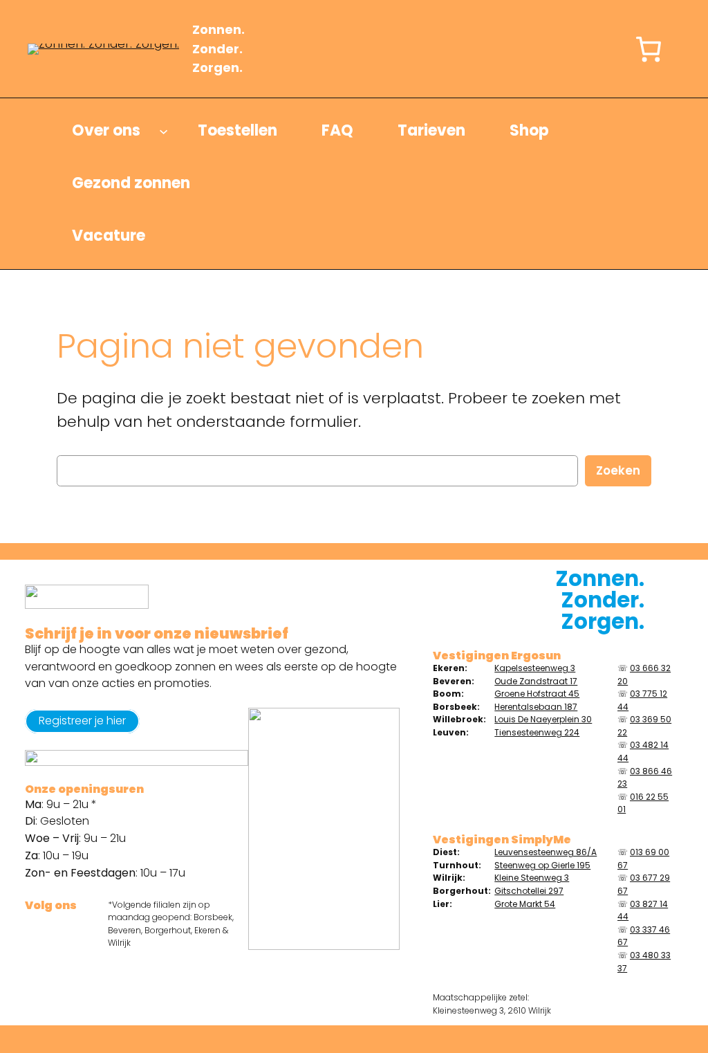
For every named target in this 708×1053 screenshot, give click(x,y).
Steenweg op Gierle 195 (542, 865)
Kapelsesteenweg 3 (534, 668)
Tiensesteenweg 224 (536, 732)
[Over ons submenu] (163, 131)
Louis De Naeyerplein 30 (543, 719)
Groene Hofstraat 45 (536, 693)
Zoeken (618, 470)
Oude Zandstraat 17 (535, 681)
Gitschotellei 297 (528, 891)
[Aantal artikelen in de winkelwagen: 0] (648, 49)
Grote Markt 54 (524, 904)
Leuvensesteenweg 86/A (545, 852)
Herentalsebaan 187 (535, 707)
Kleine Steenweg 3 (531, 877)
